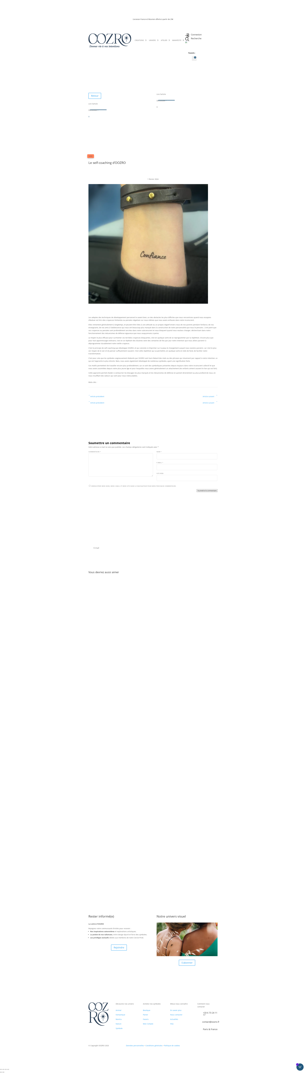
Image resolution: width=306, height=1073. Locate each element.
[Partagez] (6, 1069)
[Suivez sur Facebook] (202, 1046)
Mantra (119, 1019)
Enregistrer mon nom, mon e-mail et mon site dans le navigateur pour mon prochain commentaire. (133, 486)
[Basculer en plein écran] (3, 1069)
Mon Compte (148, 1024)
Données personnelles (135, 1045)
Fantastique (120, 1015)
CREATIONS (139, 40)
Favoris (146, 1019)
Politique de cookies (172, 1045)
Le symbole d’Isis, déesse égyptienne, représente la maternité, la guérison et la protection (136, 867)
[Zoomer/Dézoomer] (1, 1069)
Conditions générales (153, 1045)
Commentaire (94, 452)
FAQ (171, 1024)
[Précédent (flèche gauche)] (1, 1072)
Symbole (119, 1028)
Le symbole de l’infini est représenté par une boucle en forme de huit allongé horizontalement (138, 767)
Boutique (146, 1010)
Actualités (174, 1019)
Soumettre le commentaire (207, 491)
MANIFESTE (176, 40)
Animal (118, 1010)
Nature (118, 1024)
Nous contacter (176, 1015)
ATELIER (164, 40)
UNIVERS (152, 40)
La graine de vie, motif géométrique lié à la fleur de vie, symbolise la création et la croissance (137, 667)
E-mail (160, 462)
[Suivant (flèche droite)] (3, 1072)
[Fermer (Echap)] (8, 1069)
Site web (160, 473)
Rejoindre (119, 947)
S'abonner (187, 962)
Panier (145, 1015)
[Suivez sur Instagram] (206, 1046)
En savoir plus (175, 1010)
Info (90, 156)
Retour (94, 95)
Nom (159, 452)
